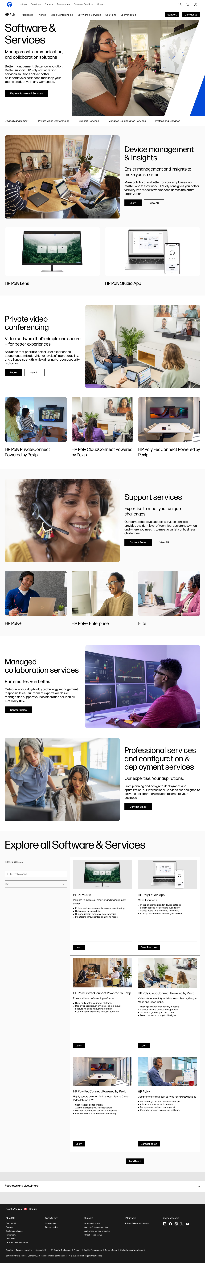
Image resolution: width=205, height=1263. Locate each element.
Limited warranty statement (132, 1250)
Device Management (17, 120)
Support (101, 4)
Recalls (9, 1250)
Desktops (36, 4)
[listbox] (36, 884)
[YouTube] (187, 1223)
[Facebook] (170, 1223)
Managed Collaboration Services (127, 120)
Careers (9, 1227)
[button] (102, 1186)
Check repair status (93, 1235)
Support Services (89, 120)
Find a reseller (51, 1227)
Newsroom (11, 1235)
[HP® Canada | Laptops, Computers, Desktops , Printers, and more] (9, 4)
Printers (49, 4)
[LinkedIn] (164, 1223)
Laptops (23, 4)
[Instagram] (176, 1223)
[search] (180, 4)
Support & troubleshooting (96, 1227)
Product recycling (24, 1250)
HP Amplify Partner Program (136, 1223)
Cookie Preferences (93, 1250)
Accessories (63, 4)
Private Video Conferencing (53, 120)
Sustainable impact (14, 1231)
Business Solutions (84, 4)
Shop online (50, 1223)
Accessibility (41, 1250)
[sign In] (195, 4)
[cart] (188, 4)
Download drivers (92, 1223)
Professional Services (167, 120)
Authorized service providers (97, 1231)
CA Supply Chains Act (60, 1250)
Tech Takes (11, 1238)
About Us (10, 1218)
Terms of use (111, 1250)
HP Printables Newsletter (17, 1242)
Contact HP (11, 1223)
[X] (182, 1223)
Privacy (77, 1250)
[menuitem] (22, 4)
